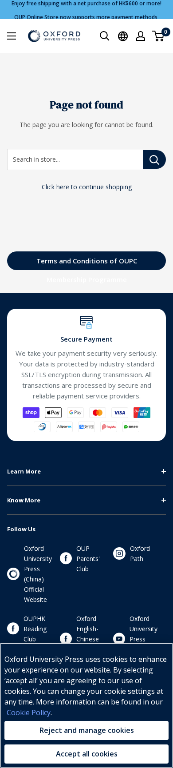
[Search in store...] (154, 159)
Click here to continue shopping (87, 187)
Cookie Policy (29, 712)
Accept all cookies (87, 754)
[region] (86, 705)
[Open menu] (11, 36)
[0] (158, 36)
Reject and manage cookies (86, 730)
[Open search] (105, 36)
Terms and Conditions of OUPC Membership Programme (86, 263)
